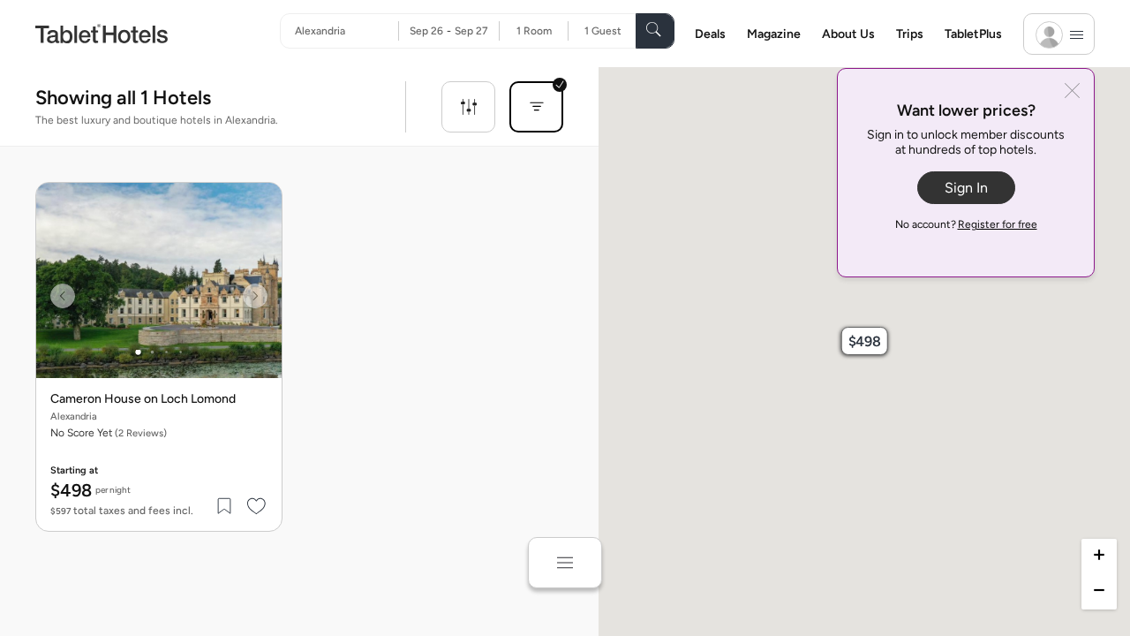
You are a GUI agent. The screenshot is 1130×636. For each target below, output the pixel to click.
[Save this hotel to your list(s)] (225, 506)
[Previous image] (62, 296)
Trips (909, 34)
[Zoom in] (1099, 556)
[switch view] (565, 562)
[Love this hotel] (256, 506)
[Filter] (468, 106)
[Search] (655, 31)
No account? (966, 224)
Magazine (774, 34)
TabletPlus (973, 34)
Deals (710, 34)
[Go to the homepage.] (101, 33)
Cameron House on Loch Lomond (143, 399)
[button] (864, 341)
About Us (848, 34)
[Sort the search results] (536, 106)
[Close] (1072, 92)
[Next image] (255, 296)
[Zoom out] (1099, 592)
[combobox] (346, 31)
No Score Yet (108, 433)
